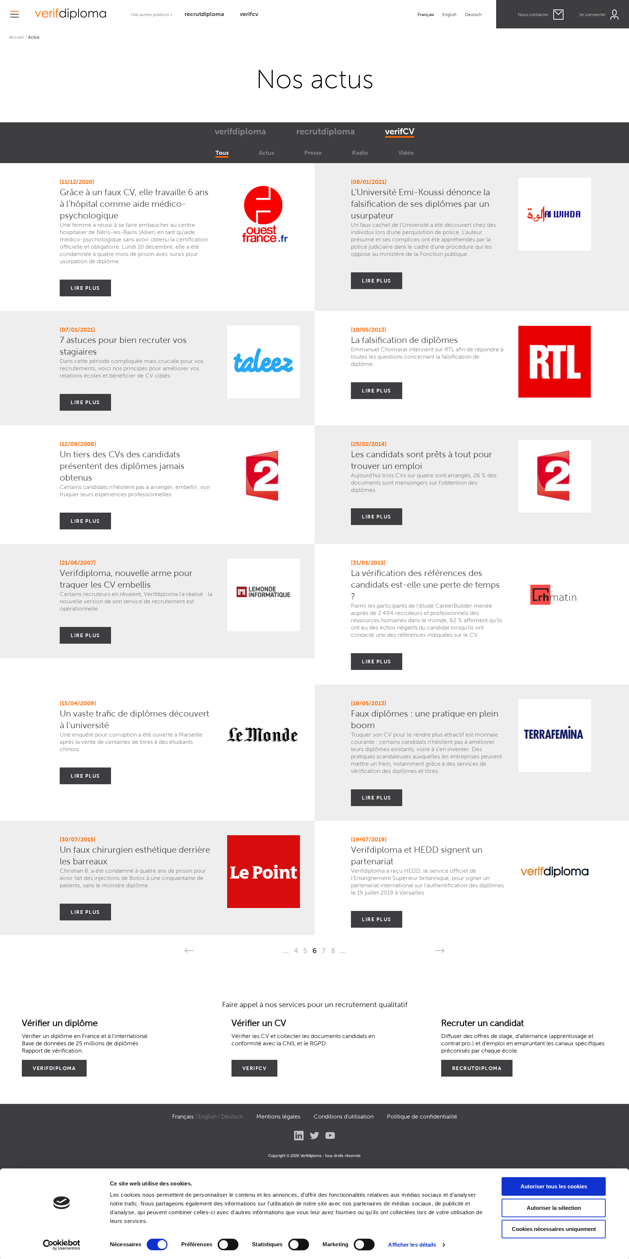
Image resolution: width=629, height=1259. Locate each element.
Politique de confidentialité (422, 1116)
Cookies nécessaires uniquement (554, 1229)
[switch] (228, 1244)
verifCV (399, 131)
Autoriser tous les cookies (554, 1186)
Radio (360, 152)
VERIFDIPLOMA (54, 1068)
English (449, 14)
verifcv (249, 14)
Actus (266, 152)
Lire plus (85, 288)
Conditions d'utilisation (343, 1116)
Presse (313, 152)
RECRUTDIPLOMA (477, 1068)
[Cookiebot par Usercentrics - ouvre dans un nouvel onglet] (62, 1244)
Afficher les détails (412, 1245)
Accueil (16, 37)
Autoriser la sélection (554, 1208)
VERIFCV (254, 1068)
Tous (222, 152)
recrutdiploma (204, 14)
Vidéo (406, 152)
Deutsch (473, 14)
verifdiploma (240, 131)
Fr (426, 14)
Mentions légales (278, 1116)
